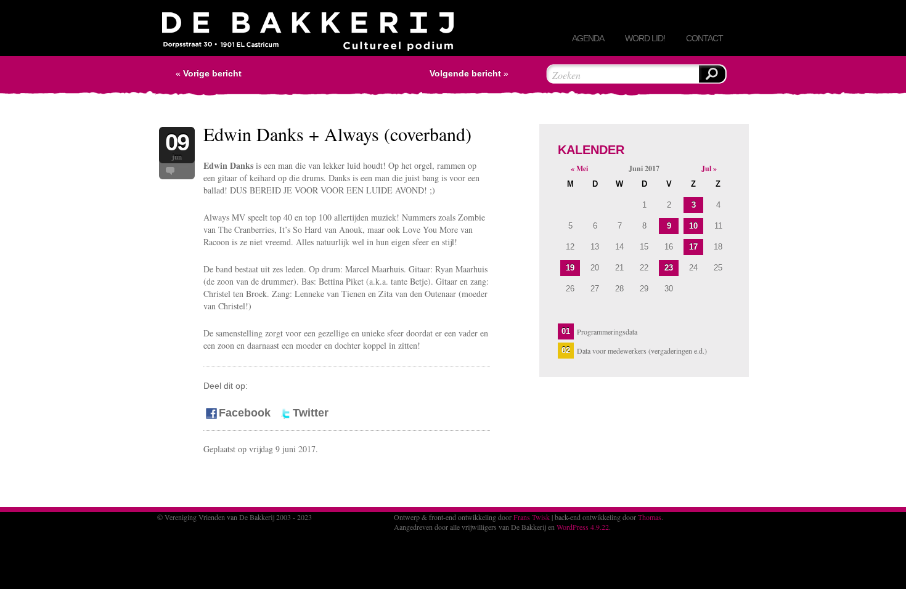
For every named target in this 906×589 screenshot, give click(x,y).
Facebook (245, 413)
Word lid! (645, 38)
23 (668, 267)
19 (570, 267)
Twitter (311, 413)
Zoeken (711, 74)
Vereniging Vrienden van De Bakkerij (308, 34)
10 (693, 225)
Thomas (649, 517)
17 (693, 246)
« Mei (579, 168)
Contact (704, 38)
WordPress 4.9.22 (583, 527)
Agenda (588, 38)
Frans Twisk (531, 517)
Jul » (709, 168)
